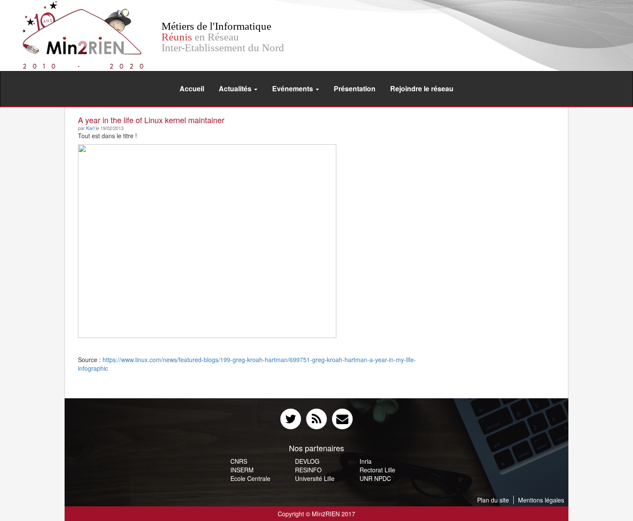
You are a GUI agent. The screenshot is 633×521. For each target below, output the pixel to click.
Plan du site (493, 500)
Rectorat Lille (377, 469)
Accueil (192, 88)
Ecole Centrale (250, 478)
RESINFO (308, 469)
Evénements (293, 88)
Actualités (236, 88)
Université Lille (315, 478)
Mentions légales (541, 500)
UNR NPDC (375, 478)
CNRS (238, 461)
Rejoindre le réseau (421, 88)
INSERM (242, 469)
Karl (90, 127)
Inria (366, 461)
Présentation (354, 88)
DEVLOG (307, 461)
